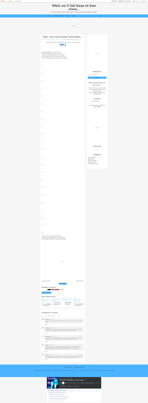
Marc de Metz (99, 92)
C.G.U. (78, 370)
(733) (92, 157)
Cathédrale (52, 42)
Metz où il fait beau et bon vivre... (74, 7)
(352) (93, 163)
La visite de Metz (59, 39)
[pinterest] (116, 1)
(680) (92, 160)
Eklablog (82, 367)
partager (70, 386)
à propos (77, 386)
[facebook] (112, 1)
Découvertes (57, 42)
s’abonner (63, 386)
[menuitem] (49, 16)
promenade (74, 42)
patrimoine (67, 42)
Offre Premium (93, 370)
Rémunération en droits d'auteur (85, 370)
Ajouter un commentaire (51, 315)
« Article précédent (46, 281)
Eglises (61, 42)
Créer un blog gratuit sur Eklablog (56, 370)
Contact (68, 370)
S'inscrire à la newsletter (46, 292)
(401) (91, 162)
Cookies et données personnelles (101, 370)
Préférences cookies (110, 370)
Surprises (78, 42)
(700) (91, 159)
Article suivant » (80, 281)
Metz (63, 42)
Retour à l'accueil (63, 283)
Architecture (47, 42)
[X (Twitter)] (114, 1)
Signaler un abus (73, 370)
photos (70, 42)
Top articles (64, 370)
